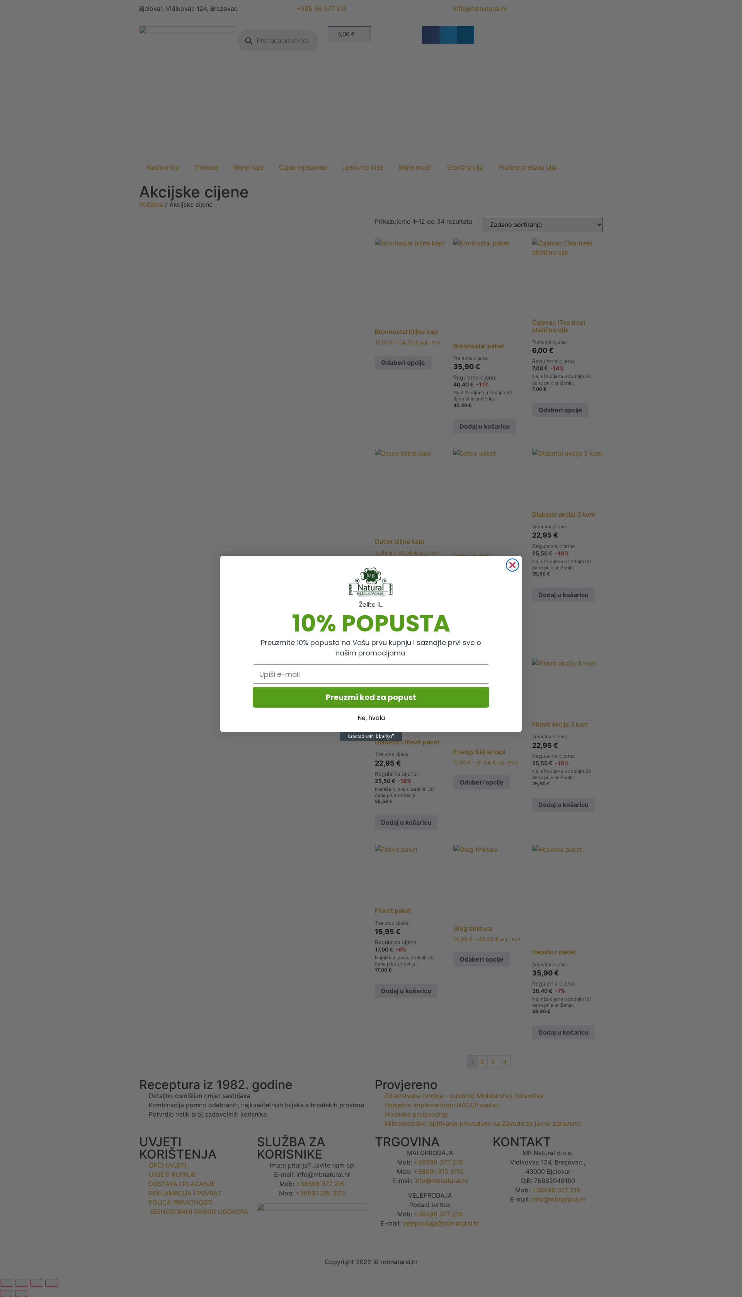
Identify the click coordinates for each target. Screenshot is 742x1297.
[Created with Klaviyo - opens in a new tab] (371, 736)
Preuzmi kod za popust (371, 697)
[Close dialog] (512, 565)
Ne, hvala (371, 717)
